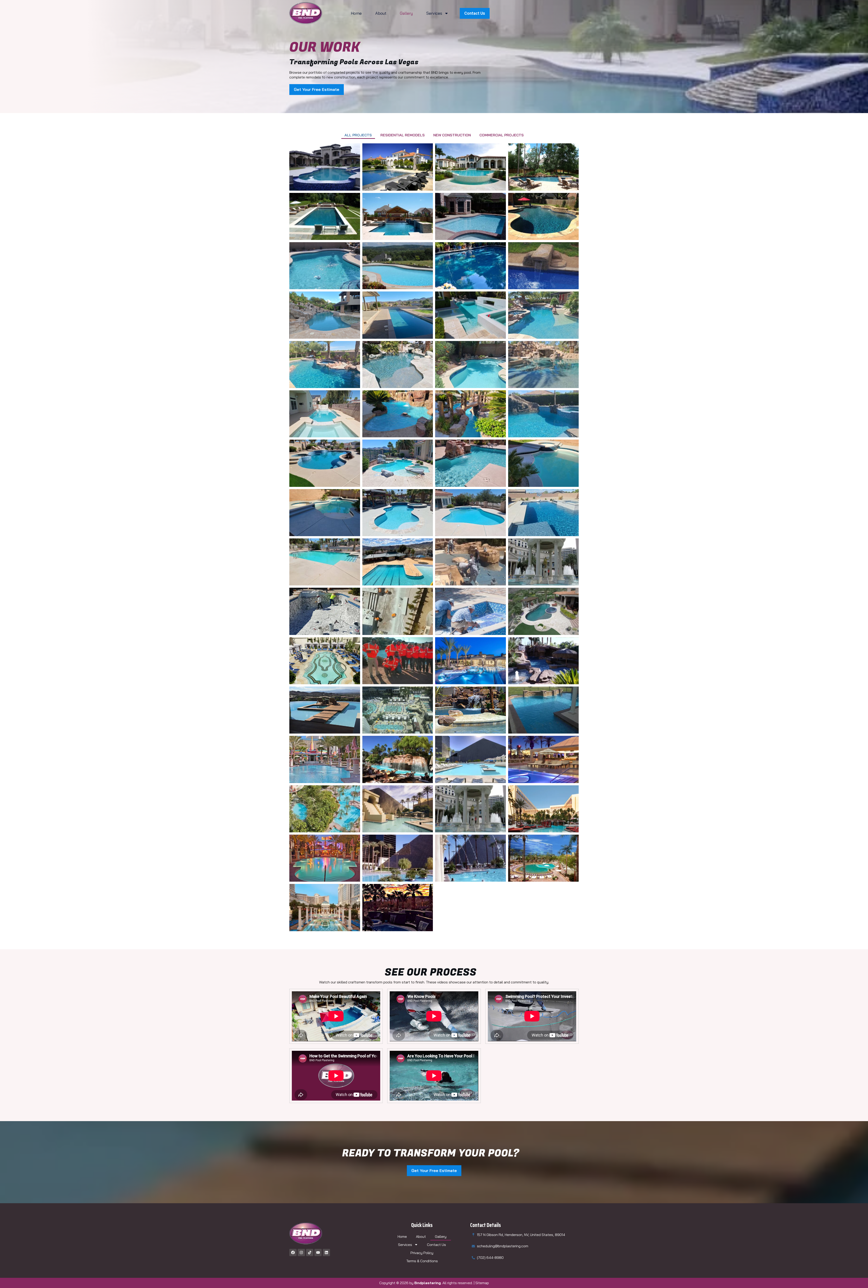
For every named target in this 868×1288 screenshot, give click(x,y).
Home (356, 13)
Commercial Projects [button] (501, 135)
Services (434, 13)
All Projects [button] (358, 135)
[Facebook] (293, 1252)
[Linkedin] (326, 1252)
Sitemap (482, 1283)
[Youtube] (318, 1252)
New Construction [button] (452, 135)
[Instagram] (301, 1252)
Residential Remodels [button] (402, 135)
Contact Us (436, 1244)
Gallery (406, 13)
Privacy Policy (421, 1252)
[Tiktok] (309, 1252)
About (380, 13)
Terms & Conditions (422, 1261)
